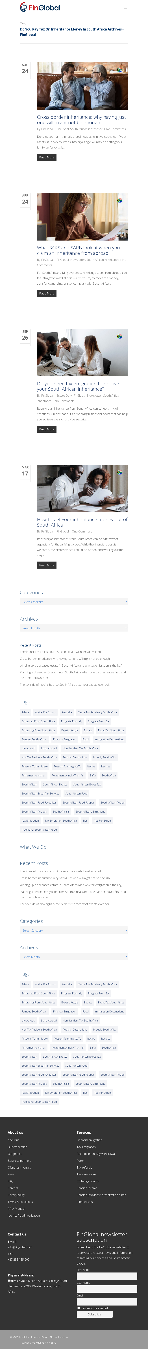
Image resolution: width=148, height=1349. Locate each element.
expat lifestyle (69, 730)
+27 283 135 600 (18, 1259)
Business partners (19, 1161)
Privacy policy (16, 1195)
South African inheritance (86, 129)
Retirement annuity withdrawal (96, 1154)
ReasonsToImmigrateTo (67, 766)
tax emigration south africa (61, 820)
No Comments (116, 129)
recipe (91, 766)
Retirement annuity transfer (68, 775)
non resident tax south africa (80, 748)
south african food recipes (79, 802)
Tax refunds (84, 1167)
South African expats (55, 784)
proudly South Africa (105, 757)
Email (80, 1295)
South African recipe (113, 802)
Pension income (87, 1188)
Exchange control (88, 1181)
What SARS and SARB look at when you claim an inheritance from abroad (78, 250)
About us (13, 1140)
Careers (13, 1188)
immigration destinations (109, 739)
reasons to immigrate (35, 766)
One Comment (82, 531)
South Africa (109, 775)
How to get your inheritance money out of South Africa (82, 522)
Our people (15, 1154)
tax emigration (30, 820)
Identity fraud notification (24, 1215)
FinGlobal (47, 129)
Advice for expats (45, 712)
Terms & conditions (20, 1202)
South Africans (61, 811)
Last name (83, 1283)
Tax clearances (86, 1174)
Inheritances (85, 1202)
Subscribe (94, 1314)
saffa (93, 775)
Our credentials (17, 1147)
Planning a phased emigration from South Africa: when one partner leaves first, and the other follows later (73, 675)
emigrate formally (71, 721)
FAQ (10, 1181)
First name (83, 1270)
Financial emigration (89, 1140)
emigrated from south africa (38, 721)
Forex (80, 1161)
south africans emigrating (90, 811)
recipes (105, 766)
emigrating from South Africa (38, 730)
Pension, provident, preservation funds (101, 1195)
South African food (76, 793)
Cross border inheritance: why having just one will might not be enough (81, 120)
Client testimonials (19, 1167)
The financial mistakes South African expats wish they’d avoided (60, 652)
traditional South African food (39, 829)
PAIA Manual (16, 1209)
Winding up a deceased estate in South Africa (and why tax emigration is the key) (71, 665)
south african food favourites (39, 802)
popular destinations (75, 757)
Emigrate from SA (98, 721)
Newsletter (77, 259)
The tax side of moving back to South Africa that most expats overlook (64, 685)
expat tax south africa (111, 730)
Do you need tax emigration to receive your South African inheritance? (78, 386)
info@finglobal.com (20, 1247)
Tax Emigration (86, 1147)
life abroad (28, 748)
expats (88, 730)
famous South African (34, 739)
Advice (25, 712)
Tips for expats (103, 820)
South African (29, 784)
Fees (11, 1174)
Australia (67, 712)
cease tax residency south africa (97, 712)
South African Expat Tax (87, 784)
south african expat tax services (40, 793)
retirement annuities (34, 775)
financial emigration (64, 739)
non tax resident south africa (39, 757)
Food (85, 739)
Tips (85, 820)
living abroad (49, 748)
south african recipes (34, 811)
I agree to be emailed (94, 1308)
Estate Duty (64, 395)
